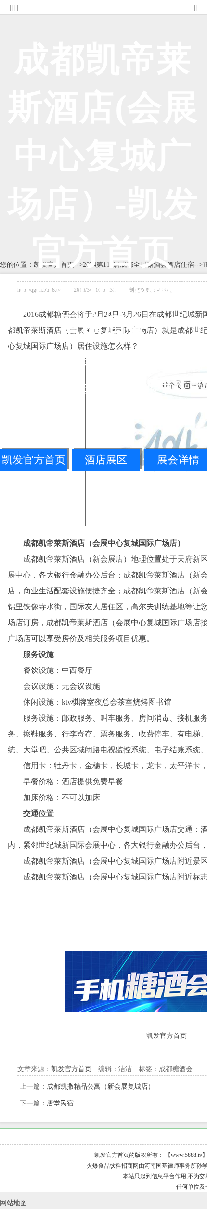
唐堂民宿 (60, 1103)
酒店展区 (106, 460)
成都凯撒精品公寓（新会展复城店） (101, 1086)
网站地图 (13, 1203)
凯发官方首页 (33, 460)
